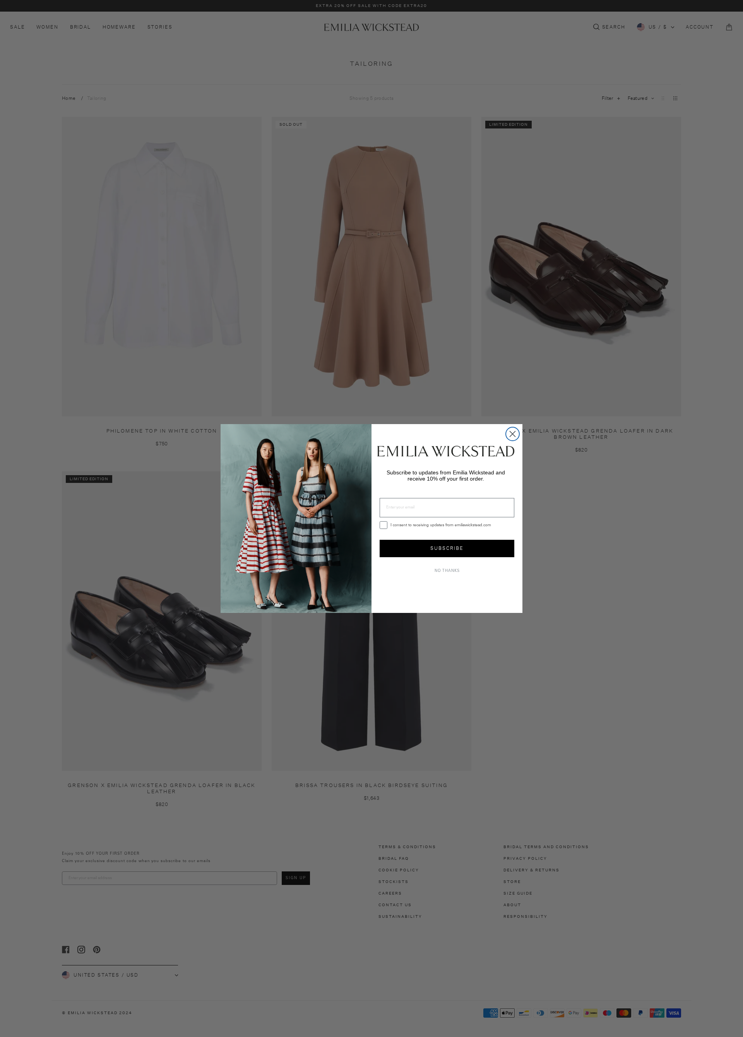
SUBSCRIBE (447, 548)
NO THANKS (447, 571)
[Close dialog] (512, 434)
